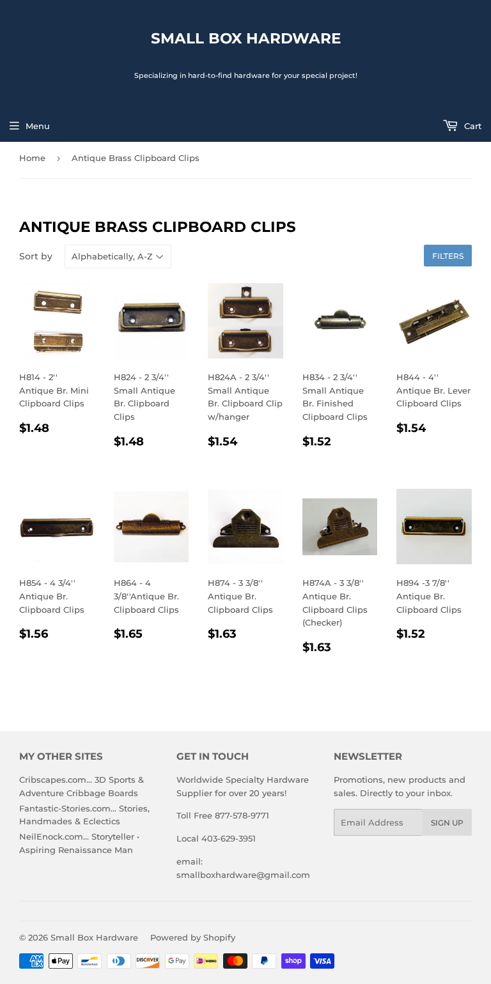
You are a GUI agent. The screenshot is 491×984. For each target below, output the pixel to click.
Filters (448, 256)
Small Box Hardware (246, 38)
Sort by (35, 256)
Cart (471, 126)
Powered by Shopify (192, 937)
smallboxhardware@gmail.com (243, 875)
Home (32, 158)
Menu (38, 126)
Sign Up (447, 822)
